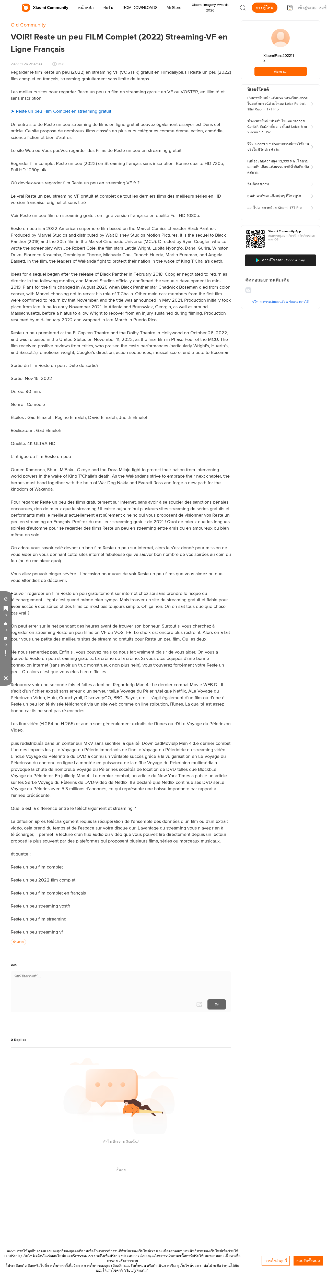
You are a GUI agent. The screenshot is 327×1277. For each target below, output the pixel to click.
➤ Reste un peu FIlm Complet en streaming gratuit (61, 111)
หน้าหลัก (86, 8)
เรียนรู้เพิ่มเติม (136, 1270)
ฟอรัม (108, 8)
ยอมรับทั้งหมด (308, 1260)
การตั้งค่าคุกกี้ (275, 1260)
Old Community (28, 25)
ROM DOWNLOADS (140, 8)
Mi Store (174, 8)
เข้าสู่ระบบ (307, 8)
